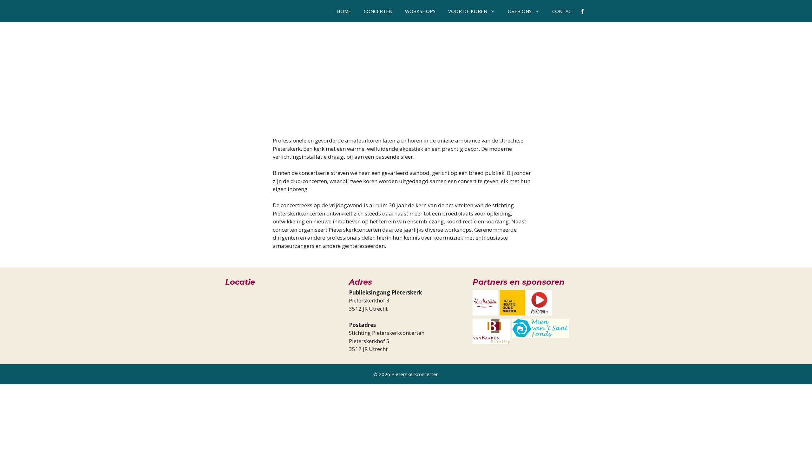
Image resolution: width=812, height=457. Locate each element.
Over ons (520, 11)
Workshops (420, 11)
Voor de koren (467, 11)
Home (344, 11)
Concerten (378, 11)
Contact (563, 11)
